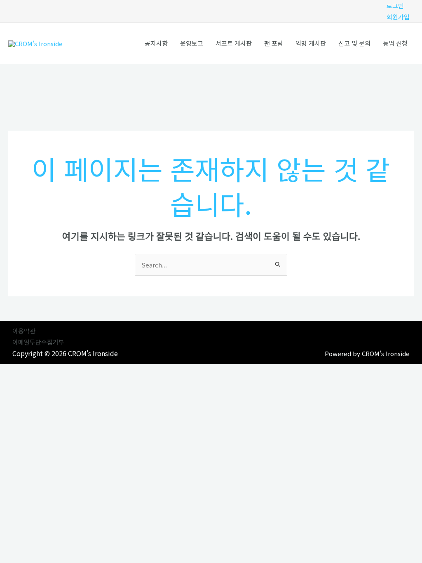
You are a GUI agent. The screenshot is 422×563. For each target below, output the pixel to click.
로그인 (395, 5)
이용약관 (23, 330)
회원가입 (398, 16)
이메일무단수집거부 (38, 342)
